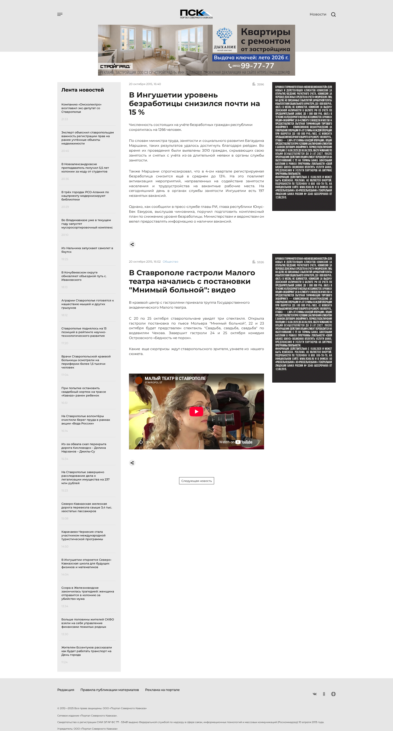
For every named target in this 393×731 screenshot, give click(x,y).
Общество (170, 261)
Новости (318, 14)
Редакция (65, 690)
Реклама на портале (162, 690)
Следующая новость (196, 481)
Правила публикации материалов (109, 690)
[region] (88, 383)
